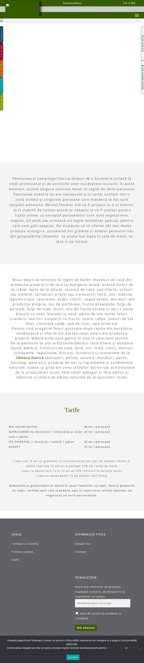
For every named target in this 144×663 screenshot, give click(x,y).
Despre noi (83, 543)
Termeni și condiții (25, 543)
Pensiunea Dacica (72, 3)
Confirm (73, 657)
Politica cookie (22, 552)
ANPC (15, 560)
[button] (137, 15)
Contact (81, 552)
